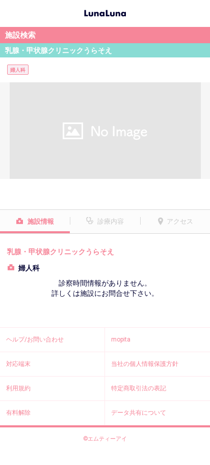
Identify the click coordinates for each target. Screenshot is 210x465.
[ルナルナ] (105, 12)
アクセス (180, 221)
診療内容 (110, 221)
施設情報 (41, 221)
